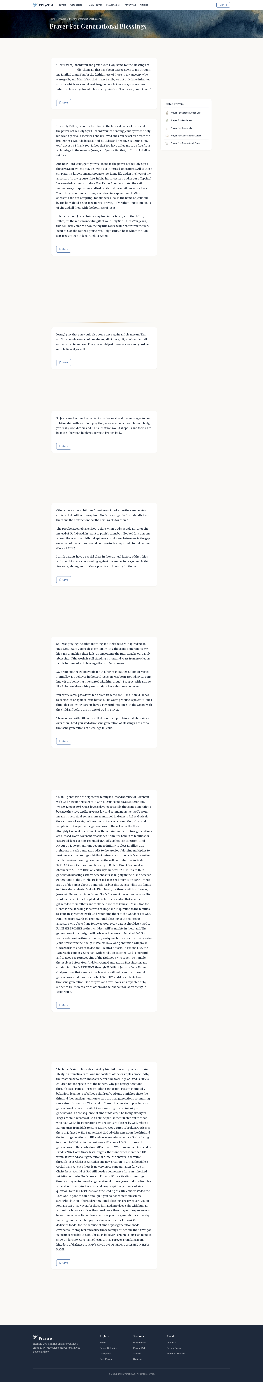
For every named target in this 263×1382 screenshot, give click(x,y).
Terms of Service (176, 1353)
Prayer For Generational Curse (185, 143)
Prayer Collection (108, 1348)
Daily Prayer (95, 5)
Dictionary (138, 1359)
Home (52, 19)
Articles (144, 5)
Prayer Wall (130, 5)
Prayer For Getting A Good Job (186, 113)
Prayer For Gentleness (181, 120)
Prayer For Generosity (181, 128)
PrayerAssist (112, 5)
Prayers (62, 5)
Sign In (223, 5)
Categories (105, 1353)
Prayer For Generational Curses (186, 135)
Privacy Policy (174, 1348)
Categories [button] (76, 5)
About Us (171, 1342)
